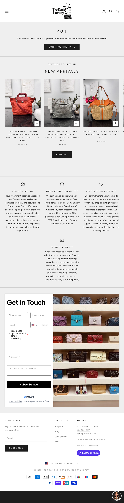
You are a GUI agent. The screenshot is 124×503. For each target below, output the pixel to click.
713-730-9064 (93, 445)
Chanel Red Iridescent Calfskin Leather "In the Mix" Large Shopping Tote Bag (22, 136)
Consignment (61, 436)
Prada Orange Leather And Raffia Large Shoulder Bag (101, 134)
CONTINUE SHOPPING (62, 47)
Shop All (59, 426)
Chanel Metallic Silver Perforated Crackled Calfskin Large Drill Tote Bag (62, 136)
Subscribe (16, 448)
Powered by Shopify (77, 470)
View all (62, 154)
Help (57, 441)
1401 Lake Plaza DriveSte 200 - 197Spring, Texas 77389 (87, 430)
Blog (57, 431)
